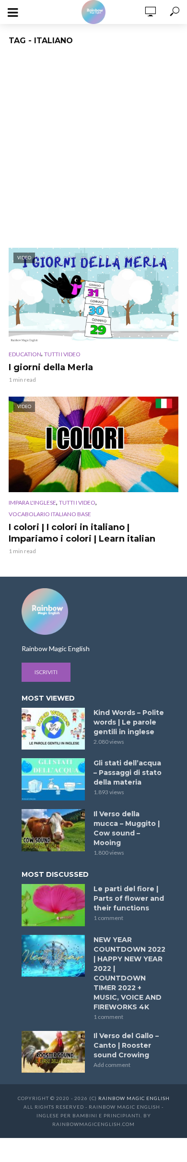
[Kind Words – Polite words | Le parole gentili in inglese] (53, 729)
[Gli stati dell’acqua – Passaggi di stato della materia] (53, 779)
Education (25, 354)
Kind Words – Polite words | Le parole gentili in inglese (129, 722)
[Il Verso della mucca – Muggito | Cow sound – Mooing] (53, 830)
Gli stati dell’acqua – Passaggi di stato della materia (128, 773)
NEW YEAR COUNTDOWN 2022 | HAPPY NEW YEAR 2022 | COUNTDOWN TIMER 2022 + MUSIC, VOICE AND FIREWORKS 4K (129, 973)
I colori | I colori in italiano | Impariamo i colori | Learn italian (82, 533)
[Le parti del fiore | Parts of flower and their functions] (53, 905)
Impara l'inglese (32, 502)
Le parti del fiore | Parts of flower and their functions (129, 898)
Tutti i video (62, 354)
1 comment (108, 917)
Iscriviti (46, 672)
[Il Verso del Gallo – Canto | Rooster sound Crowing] (53, 1052)
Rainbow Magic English (134, 1098)
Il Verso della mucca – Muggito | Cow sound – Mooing (127, 828)
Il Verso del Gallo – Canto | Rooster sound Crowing (126, 1045)
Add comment (112, 1064)
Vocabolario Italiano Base (50, 514)
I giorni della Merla (51, 367)
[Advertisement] (93, 149)
